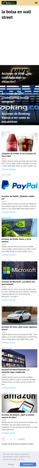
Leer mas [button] (20, 459)
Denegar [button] (11, 464)
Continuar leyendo (9, 169)
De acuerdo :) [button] (28, 464)
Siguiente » (21, 439)
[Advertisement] (19, 42)
